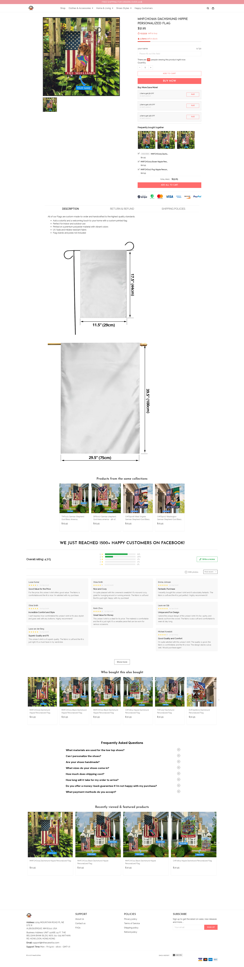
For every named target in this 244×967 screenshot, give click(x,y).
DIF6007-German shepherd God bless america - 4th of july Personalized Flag (104, 518)
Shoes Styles (122, 8)
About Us (79, 919)
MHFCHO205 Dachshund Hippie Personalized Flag (160, 154)
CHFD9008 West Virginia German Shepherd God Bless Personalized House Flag (137, 518)
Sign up (211, 927)
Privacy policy (130, 919)
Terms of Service (132, 923)
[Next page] (219, 700)
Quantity (142, 62)
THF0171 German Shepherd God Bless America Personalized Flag (73, 518)
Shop (63, 8)
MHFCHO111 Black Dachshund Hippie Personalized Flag (105, 711)
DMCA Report (164, 955)
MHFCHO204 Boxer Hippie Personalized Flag (155, 162)
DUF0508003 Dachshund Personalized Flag (199, 711)
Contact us (80, 923)
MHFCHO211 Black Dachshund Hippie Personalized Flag (74, 711)
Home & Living (103, 8)
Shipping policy (131, 927)
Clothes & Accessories (80, 8)
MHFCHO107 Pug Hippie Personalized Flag (155, 170)
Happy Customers (144, 8)
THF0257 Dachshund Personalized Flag (165, 711)
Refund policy (130, 932)
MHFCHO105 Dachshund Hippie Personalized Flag (40, 711)
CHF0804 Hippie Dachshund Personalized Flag (137, 711)
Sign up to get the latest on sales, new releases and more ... (195, 920)
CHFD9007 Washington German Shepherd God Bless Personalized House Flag (169, 518)
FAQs (77, 927)
